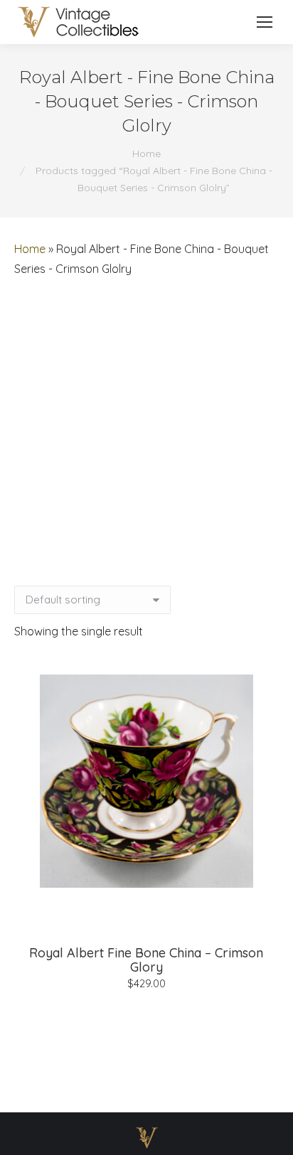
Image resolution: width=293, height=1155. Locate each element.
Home (30, 249)
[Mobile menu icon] (264, 22)
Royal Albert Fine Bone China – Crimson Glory (146, 960)
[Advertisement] (146, 432)
